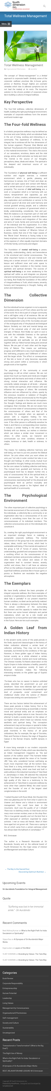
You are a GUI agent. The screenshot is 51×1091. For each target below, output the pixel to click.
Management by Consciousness (16, 1008)
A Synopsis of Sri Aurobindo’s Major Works (20, 1066)
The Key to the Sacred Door (17, 869)
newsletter (33, 69)
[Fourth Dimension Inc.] (15, 5)
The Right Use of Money (12, 1053)
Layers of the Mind (22, 948)
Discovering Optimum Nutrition (32, 872)
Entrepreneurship (10, 988)
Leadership (7, 998)
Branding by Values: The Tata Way (33, 954)
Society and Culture (11, 1023)
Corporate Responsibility (13, 983)
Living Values (8, 1003)
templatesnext (8, 1086)
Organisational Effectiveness (16, 69)
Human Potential (9, 993)
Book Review (8, 978)
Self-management (10, 1018)
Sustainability (8, 1028)
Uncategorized (9, 1033)
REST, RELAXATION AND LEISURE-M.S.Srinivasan (23, 1071)
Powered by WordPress (11, 1084)
